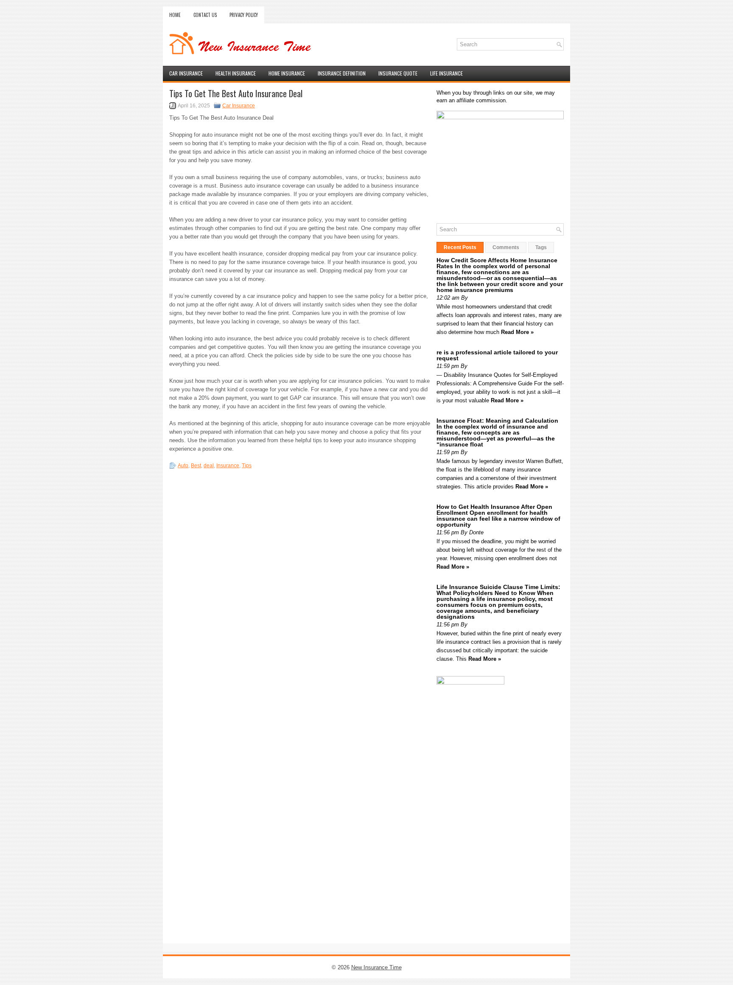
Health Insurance (235, 73)
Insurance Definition (342, 73)
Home (175, 14)
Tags (541, 247)
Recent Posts (460, 247)
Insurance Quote (397, 73)
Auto (183, 466)
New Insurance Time (376, 967)
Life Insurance (446, 73)
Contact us (205, 14)
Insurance (227, 466)
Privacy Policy (243, 14)
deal (209, 466)
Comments (505, 247)
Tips (247, 466)
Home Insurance (287, 73)
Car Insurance (186, 73)
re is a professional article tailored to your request (497, 355)
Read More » (517, 332)
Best (196, 466)
